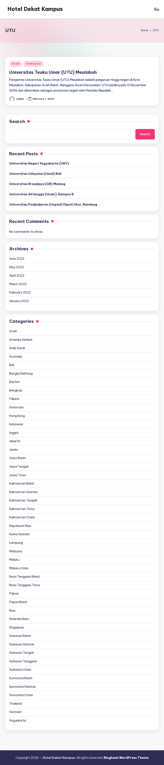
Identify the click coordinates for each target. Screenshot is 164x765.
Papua (14, 593)
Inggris (14, 433)
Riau (12, 610)
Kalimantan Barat (21, 483)
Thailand (15, 704)
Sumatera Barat (20, 678)
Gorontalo (16, 407)
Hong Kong (17, 416)
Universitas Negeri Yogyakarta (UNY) (39, 163)
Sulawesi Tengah (21, 653)
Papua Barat (18, 602)
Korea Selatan (19, 534)
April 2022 (16, 275)
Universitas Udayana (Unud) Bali (35, 174)
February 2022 (20, 292)
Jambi (13, 450)
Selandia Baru (19, 619)
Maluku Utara (18, 568)
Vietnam (15, 712)
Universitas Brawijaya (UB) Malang (37, 184)
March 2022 (18, 284)
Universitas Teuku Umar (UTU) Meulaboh (53, 72)
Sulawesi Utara (20, 670)
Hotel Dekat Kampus (35, 9)
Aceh (15, 63)
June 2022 (16, 259)
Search (17, 121)
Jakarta (14, 441)
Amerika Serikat (20, 340)
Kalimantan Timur (22, 509)
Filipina (14, 399)
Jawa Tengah (19, 466)
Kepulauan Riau (20, 526)
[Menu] (156, 9)
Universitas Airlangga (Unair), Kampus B (41, 194)
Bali (11, 365)
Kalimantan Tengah (23, 500)
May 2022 (16, 267)
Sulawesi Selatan (21, 644)
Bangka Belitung (21, 373)
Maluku (14, 560)
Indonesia (33, 63)
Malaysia (15, 551)
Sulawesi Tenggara (23, 661)
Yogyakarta (17, 720)
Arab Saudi (17, 348)
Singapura (16, 627)
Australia (15, 357)
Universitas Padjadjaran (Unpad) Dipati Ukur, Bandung (53, 204)
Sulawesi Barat (20, 636)
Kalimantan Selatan (23, 492)
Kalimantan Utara (22, 517)
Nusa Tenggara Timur (24, 585)
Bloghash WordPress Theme (126, 758)
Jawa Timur (17, 475)
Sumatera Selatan (22, 687)
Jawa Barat (17, 458)
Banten (14, 382)
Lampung (16, 543)
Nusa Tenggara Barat (24, 576)
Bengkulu (15, 390)
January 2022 (19, 301)
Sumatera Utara (21, 695)
